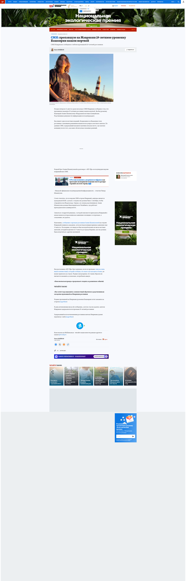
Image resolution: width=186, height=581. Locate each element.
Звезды (62, 1)
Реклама (123, 5)
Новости (71, 29)
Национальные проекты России (127, 1)
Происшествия (110, 1)
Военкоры (112, 29)
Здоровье (69, 1)
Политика (33, 1)
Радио (116, 5)
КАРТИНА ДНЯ (63, 350)
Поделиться (131, 49)
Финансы (160, 1)
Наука (87, 1)
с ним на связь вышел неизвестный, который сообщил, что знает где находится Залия (79, 270)
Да (81, 11)
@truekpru (62, 335)
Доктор (153, 1)
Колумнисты (100, 1)
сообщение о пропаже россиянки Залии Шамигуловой (80, 223)
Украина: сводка (121, 29)
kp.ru (106, 339)
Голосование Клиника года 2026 (83, 29)
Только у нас (105, 29)
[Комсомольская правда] (57, 5)
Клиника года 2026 (96, 29)
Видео (15, 1)
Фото (9, 1)
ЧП (57, 350)
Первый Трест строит (62, 29)
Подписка (132, 5)
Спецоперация (23, 1)
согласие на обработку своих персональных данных (124, 440)
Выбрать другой (87, 11)
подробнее (63, 302)
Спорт (92, 1)
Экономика (49, 1)
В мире (56, 1)
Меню (2, 2)
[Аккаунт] (183, 2)
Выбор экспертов (144, 1)
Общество (41, 1)
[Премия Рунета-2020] (71, 6)
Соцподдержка (79, 1)
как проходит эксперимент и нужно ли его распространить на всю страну (87, 182)
